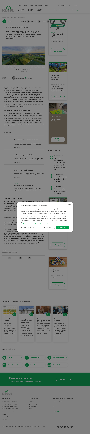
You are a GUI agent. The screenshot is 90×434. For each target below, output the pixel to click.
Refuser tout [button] (48, 227)
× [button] (70, 204)
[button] (27, 227)
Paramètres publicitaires (33, 222)
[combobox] (69, 204)
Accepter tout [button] (62, 227)
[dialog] (45, 217)
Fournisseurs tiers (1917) (38, 215)
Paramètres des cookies (29, 223)
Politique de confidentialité (41, 223)
